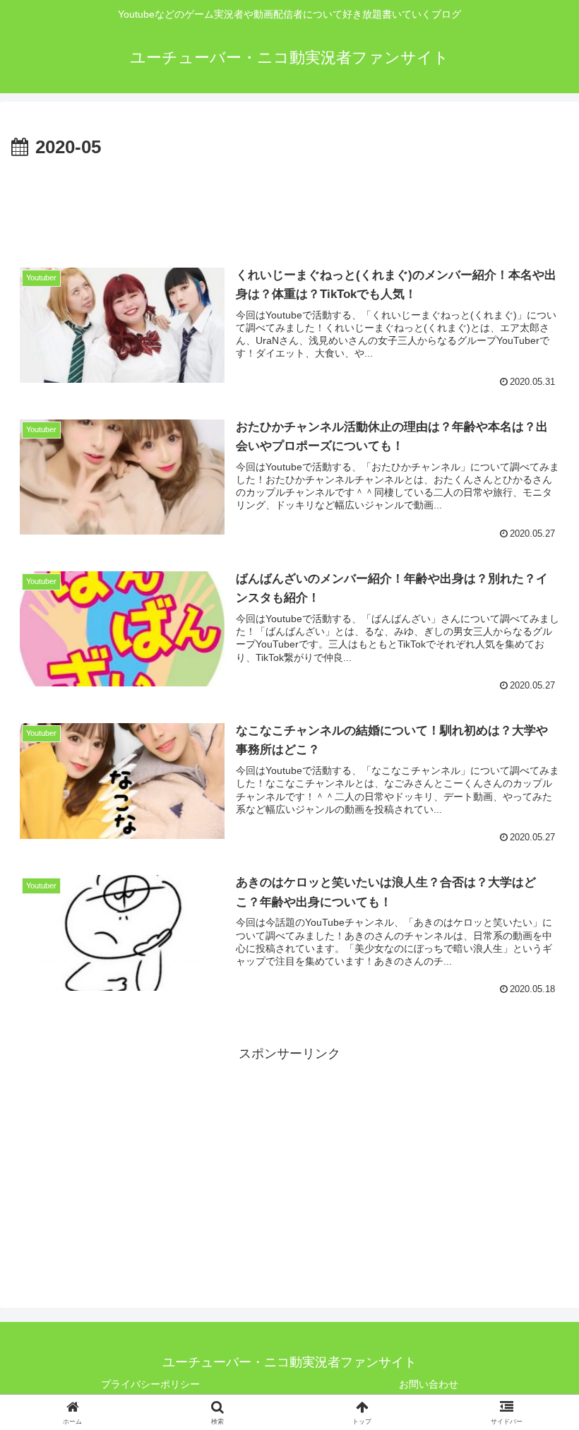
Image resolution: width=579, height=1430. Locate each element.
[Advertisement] (289, 202)
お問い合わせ (428, 1384)
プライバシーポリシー (150, 1384)
